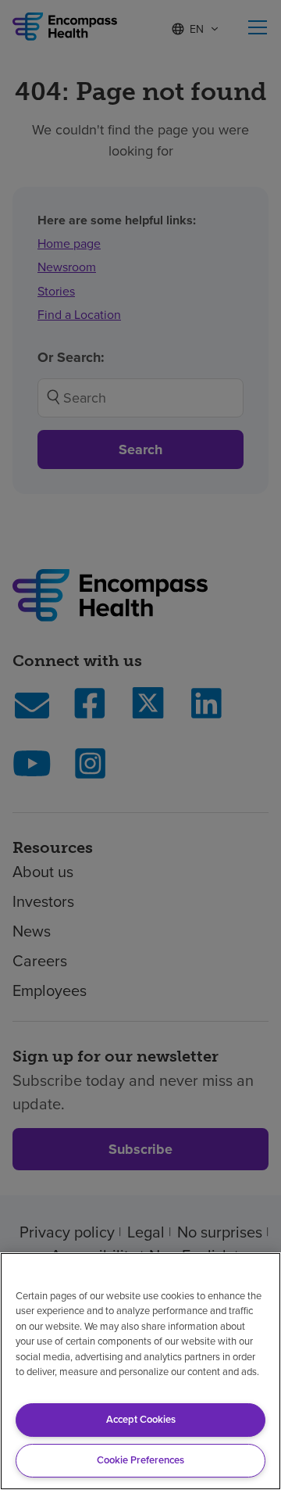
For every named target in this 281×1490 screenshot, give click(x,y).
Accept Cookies (141, 1419)
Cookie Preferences (140, 1459)
